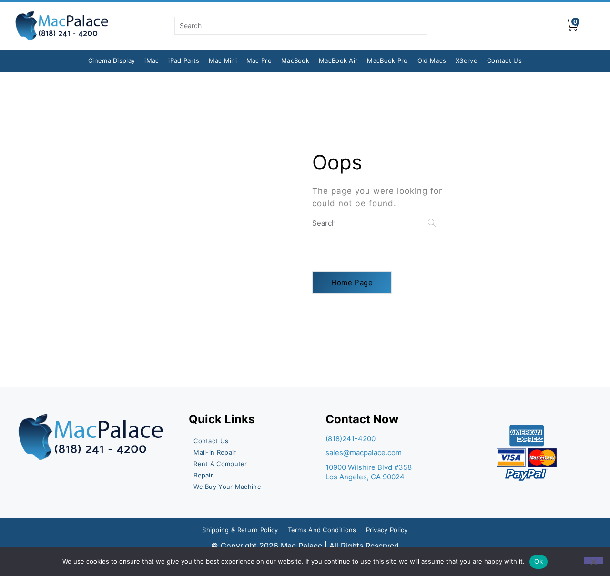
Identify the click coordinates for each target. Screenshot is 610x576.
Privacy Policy (387, 530)
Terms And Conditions (322, 530)
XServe (467, 60)
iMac (151, 60)
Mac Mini (222, 60)
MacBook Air (338, 60)
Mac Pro (259, 60)
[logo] (62, 25)
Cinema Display (111, 60)
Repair (203, 475)
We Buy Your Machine (227, 486)
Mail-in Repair (214, 452)
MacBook (295, 60)
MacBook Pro (387, 60)
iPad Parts (183, 60)
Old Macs (431, 60)
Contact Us (504, 60)
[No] (593, 560)
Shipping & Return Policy (240, 530)
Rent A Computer (220, 463)
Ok (538, 561)
